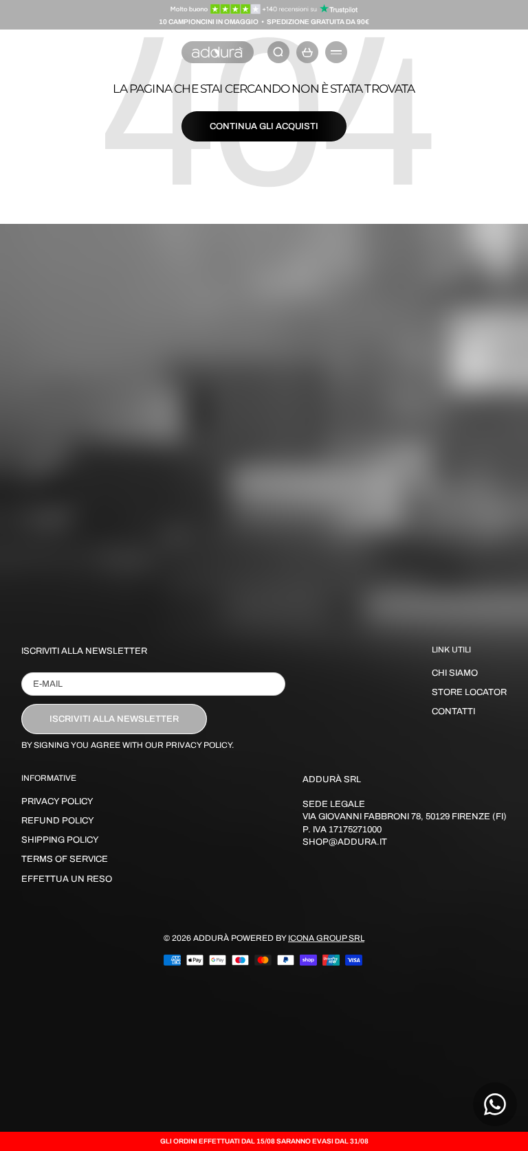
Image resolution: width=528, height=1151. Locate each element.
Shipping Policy (60, 840)
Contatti (453, 711)
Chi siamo (455, 673)
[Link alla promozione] (264, 8)
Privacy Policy (57, 801)
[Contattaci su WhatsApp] (495, 1104)
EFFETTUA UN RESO (66, 879)
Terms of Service (64, 859)
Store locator (469, 692)
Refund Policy (57, 820)
